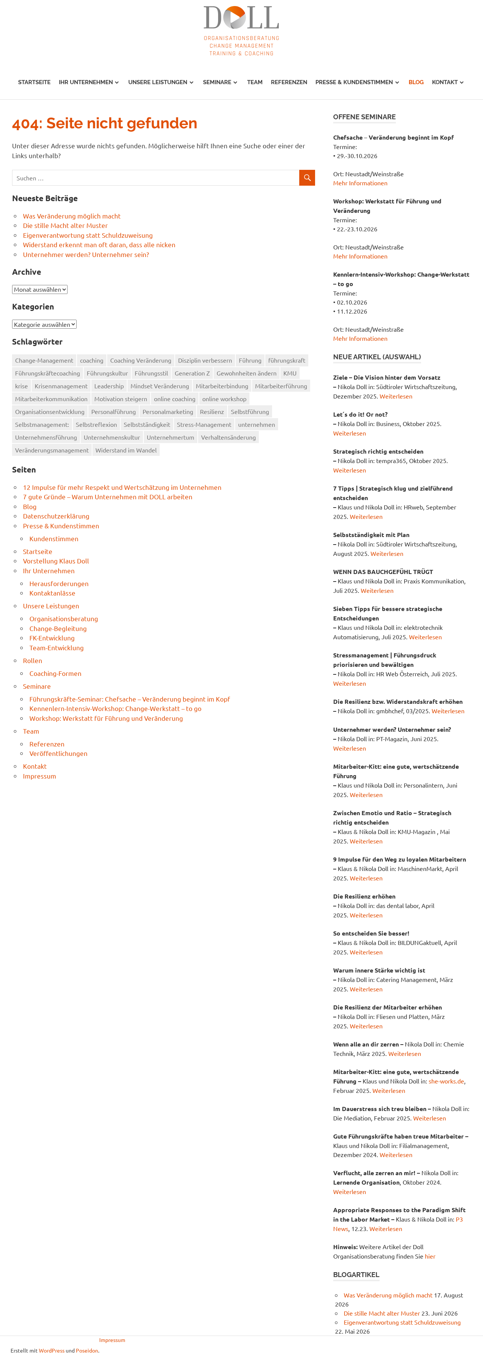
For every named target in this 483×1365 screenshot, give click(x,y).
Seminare (217, 82)
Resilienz (212, 411)
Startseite (34, 82)
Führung (250, 360)
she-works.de (446, 1081)
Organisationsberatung (63, 618)
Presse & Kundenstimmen (354, 82)
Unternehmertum (170, 437)
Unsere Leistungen (157, 82)
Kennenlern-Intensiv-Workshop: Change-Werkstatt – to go (115, 708)
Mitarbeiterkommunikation (51, 398)
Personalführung (113, 411)
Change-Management (44, 360)
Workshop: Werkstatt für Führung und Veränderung (106, 718)
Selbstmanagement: (42, 424)
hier (430, 1256)
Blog (416, 82)
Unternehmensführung (46, 437)
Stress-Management (204, 424)
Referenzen (289, 82)
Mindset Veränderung (160, 385)
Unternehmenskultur (112, 437)
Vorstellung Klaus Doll (56, 561)
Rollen (32, 660)
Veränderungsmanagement (52, 450)
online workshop (224, 398)
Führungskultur (107, 373)
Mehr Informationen (360, 182)
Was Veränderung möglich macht (72, 216)
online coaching (174, 398)
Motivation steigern (120, 398)
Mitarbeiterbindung (222, 385)
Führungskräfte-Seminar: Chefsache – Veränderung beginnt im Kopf (129, 699)
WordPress (52, 1350)
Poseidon (87, 1350)
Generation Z (192, 373)
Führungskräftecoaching (47, 373)
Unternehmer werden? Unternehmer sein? (86, 254)
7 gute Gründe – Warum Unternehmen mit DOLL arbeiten (107, 496)
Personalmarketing (168, 411)
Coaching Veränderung (140, 360)
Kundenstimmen (53, 538)
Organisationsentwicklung (50, 411)
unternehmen (256, 424)
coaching (91, 360)
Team (255, 82)
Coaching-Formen (55, 673)
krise (21, 385)
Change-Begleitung (58, 628)
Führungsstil (151, 373)
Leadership (109, 385)
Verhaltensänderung (228, 437)
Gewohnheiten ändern (247, 373)
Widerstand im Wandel (126, 450)
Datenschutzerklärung (56, 516)
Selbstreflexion (96, 424)
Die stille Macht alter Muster (65, 225)
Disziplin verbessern (205, 360)
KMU (290, 373)
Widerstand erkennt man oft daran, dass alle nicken (99, 244)
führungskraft (286, 360)
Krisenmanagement (61, 385)
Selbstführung (250, 411)
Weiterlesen (396, 396)
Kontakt (445, 82)
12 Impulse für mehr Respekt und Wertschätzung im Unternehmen (122, 487)
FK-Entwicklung (52, 638)
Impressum (39, 776)
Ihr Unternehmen (86, 82)
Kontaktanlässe (52, 593)
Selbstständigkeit (147, 424)
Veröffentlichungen (58, 753)
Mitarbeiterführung (281, 385)
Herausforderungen (59, 583)
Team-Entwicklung (56, 647)
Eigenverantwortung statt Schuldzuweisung (88, 235)
